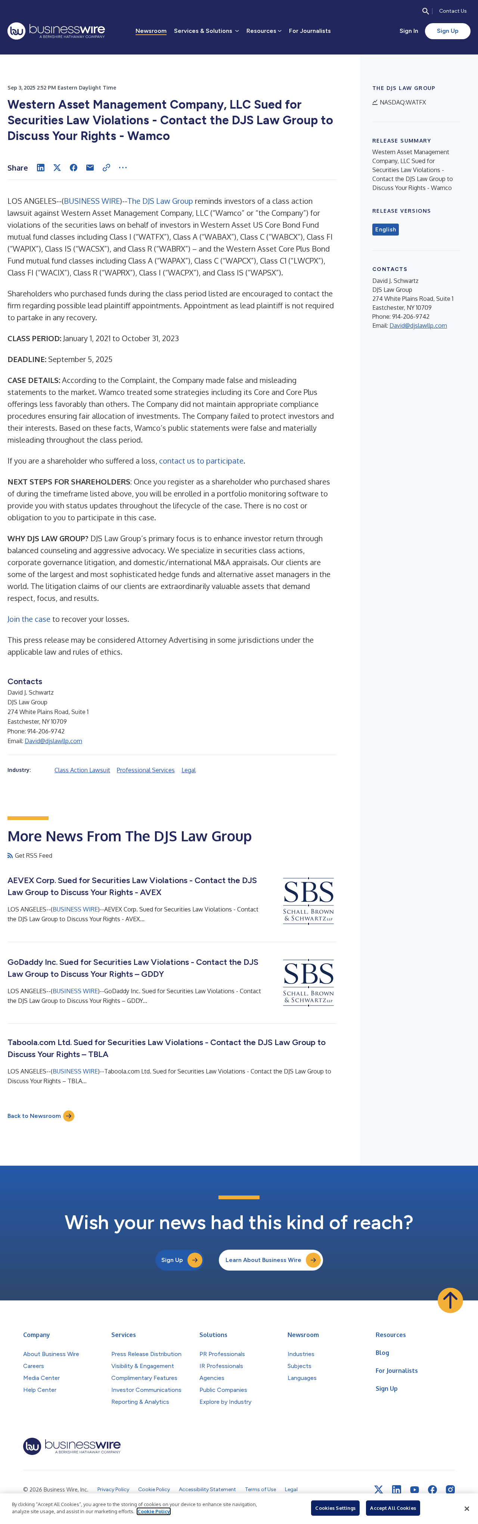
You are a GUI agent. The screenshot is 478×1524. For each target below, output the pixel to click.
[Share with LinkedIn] (41, 168)
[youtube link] (414, 1489)
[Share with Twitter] (57, 168)
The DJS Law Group (160, 201)
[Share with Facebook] (74, 168)
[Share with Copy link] (106, 168)
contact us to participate (201, 460)
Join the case (28, 619)
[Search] (425, 11)
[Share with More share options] (123, 168)
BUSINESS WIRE (92, 201)
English (385, 229)
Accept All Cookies (393, 1508)
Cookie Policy (153, 1511)
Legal (188, 770)
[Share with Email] (90, 168)
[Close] (467, 1508)
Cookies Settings (335, 1508)
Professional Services (146, 770)
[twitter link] (378, 1490)
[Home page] (56, 31)
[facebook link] (432, 1489)
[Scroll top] (450, 1300)
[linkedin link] (396, 1489)
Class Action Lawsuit (82, 770)
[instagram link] (450, 1489)
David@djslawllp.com (53, 741)
